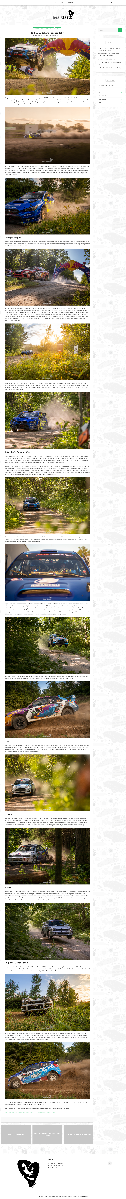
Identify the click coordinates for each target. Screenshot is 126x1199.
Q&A (99, 89)
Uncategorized (102, 99)
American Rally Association (43, 28)
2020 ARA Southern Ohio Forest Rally (109, 68)
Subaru (54, 1112)
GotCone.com (53, 1167)
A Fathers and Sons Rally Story (107, 59)
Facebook (20, 1108)
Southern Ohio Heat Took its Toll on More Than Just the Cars (108, 54)
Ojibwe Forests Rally (44, 1112)
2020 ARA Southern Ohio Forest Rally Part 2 (109, 63)
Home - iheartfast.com (56, 1163)
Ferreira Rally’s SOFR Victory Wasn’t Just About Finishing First (109, 49)
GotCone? (69, 2)
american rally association (13, 1112)
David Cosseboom (57, 35)
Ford (34, 1112)
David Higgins (27, 1112)
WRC (100, 102)
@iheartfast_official (38, 1108)
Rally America (102, 96)
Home (54, 2)
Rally (61, 2)
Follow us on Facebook (56, 1165)
